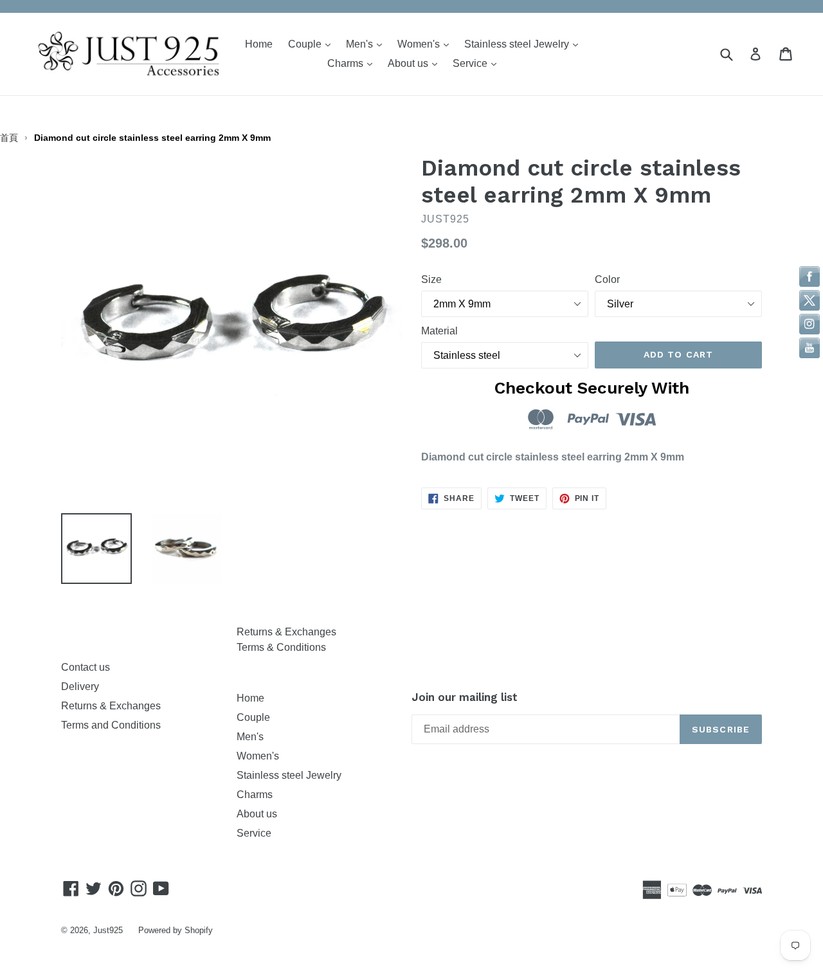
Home (259, 44)
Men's (367, 44)
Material (439, 330)
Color (607, 279)
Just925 (108, 930)
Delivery (80, 686)
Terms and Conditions (111, 725)
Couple (312, 44)
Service (478, 63)
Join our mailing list (465, 697)
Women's (426, 44)
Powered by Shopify (175, 930)
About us (416, 63)
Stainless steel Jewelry (524, 44)
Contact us (85, 667)
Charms (353, 63)
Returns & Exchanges (113, 705)
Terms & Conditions (281, 647)
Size (431, 279)
